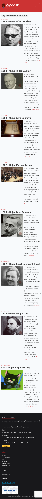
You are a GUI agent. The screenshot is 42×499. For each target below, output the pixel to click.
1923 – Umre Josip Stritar (15, 313)
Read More (35, 110)
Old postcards (6, 457)
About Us (4, 462)
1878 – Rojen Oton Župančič (16, 212)
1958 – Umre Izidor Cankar (16, 71)
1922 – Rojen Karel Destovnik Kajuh (20, 264)
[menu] (39, 6)
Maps (3, 459)
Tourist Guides (6, 463)
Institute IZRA (6, 466)
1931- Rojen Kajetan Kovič (15, 367)
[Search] (35, 6)
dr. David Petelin (5, 19)
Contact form (6, 474)
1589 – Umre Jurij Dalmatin (16, 118)
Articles (4, 455)
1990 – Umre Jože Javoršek (16, 21)
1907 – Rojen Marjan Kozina (16, 165)
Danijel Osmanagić (5, 210)
